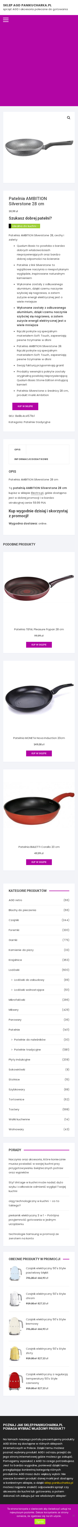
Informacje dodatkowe (31, 459)
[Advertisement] (39, 65)
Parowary (15, 1020)
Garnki (13, 940)
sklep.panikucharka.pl (58, 1483)
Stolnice (14, 1079)
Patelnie (14, 1030)
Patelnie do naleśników (30, 1039)
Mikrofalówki (17, 1000)
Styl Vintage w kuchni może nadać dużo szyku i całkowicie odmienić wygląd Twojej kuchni (37, 1186)
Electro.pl (37, 493)
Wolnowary (16, 1129)
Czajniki (14, 920)
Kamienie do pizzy (21, 950)
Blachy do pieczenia (22, 910)
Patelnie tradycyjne (37, 422)
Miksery (14, 1010)
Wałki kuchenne (19, 1119)
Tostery (14, 1109)
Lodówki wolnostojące (29, 990)
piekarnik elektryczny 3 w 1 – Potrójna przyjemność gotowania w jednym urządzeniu (34, 1219)
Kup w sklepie (25, 406)
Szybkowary (17, 1089)
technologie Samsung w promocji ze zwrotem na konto (34, 1236)
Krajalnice (15, 960)
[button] (68, 117)
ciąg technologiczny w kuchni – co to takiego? (34, 1203)
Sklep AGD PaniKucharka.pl (27, 5)
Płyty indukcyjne (19, 1059)
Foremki (14, 930)
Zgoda (40, 1521)
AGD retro (15, 900)
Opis (17, 449)
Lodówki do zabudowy (29, 980)
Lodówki (14, 970)
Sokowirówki (17, 1069)
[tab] (17, 449)
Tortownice (16, 1099)
